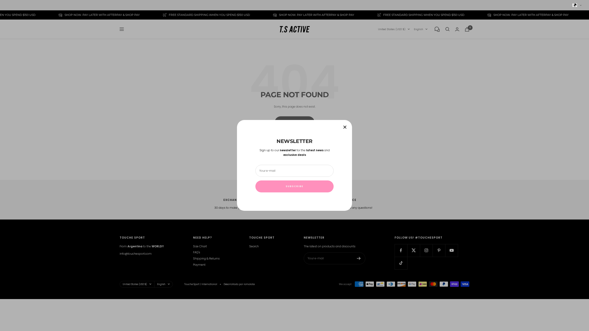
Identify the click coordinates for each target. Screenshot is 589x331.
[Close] (344, 127)
